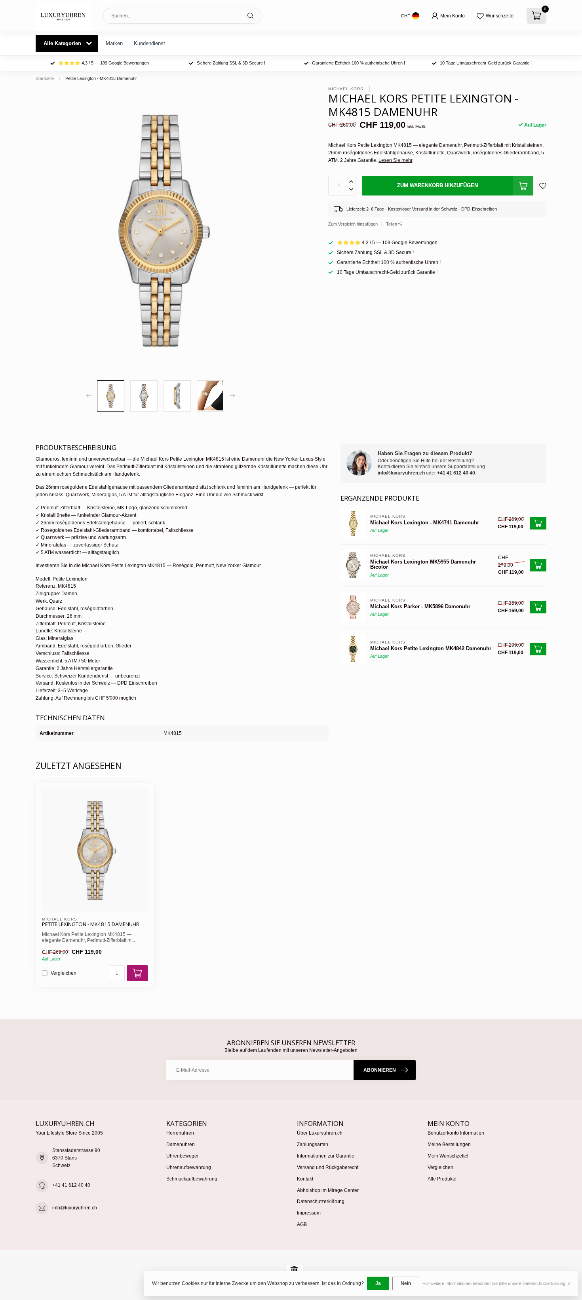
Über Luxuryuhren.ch (319, 1133)
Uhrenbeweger (182, 1156)
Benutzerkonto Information (456, 1133)
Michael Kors (346, 89)
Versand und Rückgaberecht (327, 1167)
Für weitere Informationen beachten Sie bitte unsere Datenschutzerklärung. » (496, 1283)
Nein (406, 1283)
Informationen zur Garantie (325, 1156)
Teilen (392, 223)
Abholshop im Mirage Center (328, 1190)
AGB (302, 1224)
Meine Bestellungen (449, 1144)
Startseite (45, 78)
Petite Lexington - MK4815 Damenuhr (101, 78)
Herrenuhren (180, 1133)
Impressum (309, 1213)
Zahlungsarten (312, 1144)
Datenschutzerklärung (320, 1201)
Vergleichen (63, 973)
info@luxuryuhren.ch (401, 473)
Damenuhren (180, 1144)
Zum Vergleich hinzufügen (353, 223)
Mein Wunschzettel (448, 1156)
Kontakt (305, 1179)
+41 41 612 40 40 (456, 473)
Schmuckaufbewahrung (191, 1179)
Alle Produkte (442, 1179)
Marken (114, 43)
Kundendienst (149, 43)
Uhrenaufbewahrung (188, 1167)
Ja (378, 1283)
